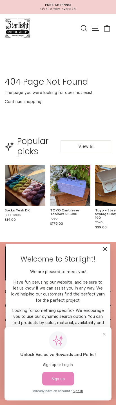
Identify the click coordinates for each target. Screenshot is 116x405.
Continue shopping (23, 101)
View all (85, 146)
